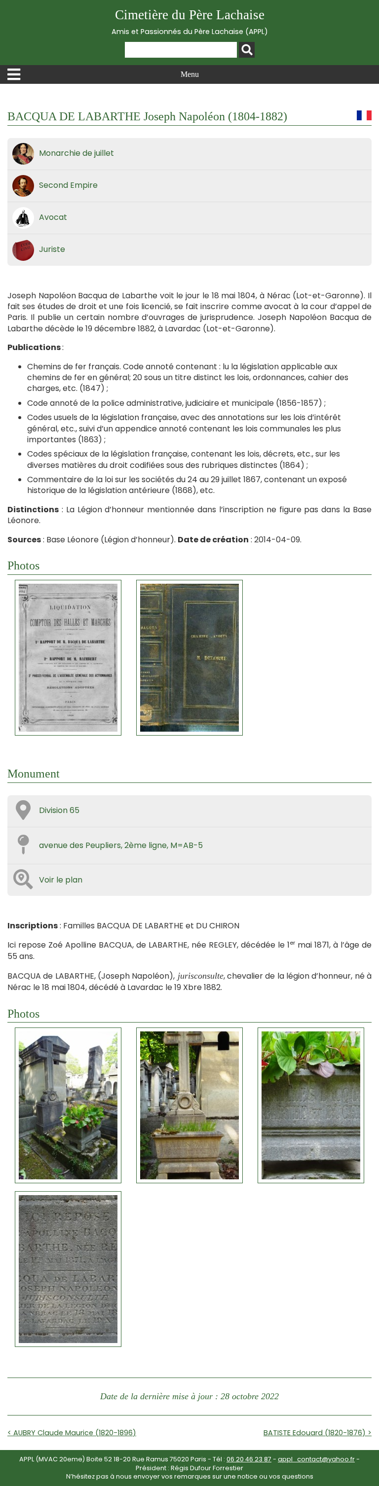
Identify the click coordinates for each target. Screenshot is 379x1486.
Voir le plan (60, 879)
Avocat (53, 217)
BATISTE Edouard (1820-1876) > (318, 1433)
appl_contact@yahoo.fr (316, 1459)
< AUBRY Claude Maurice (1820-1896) (71, 1433)
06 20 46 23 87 (249, 1459)
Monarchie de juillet (76, 153)
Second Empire (68, 185)
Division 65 (59, 810)
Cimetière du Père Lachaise (190, 21)
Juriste (52, 249)
